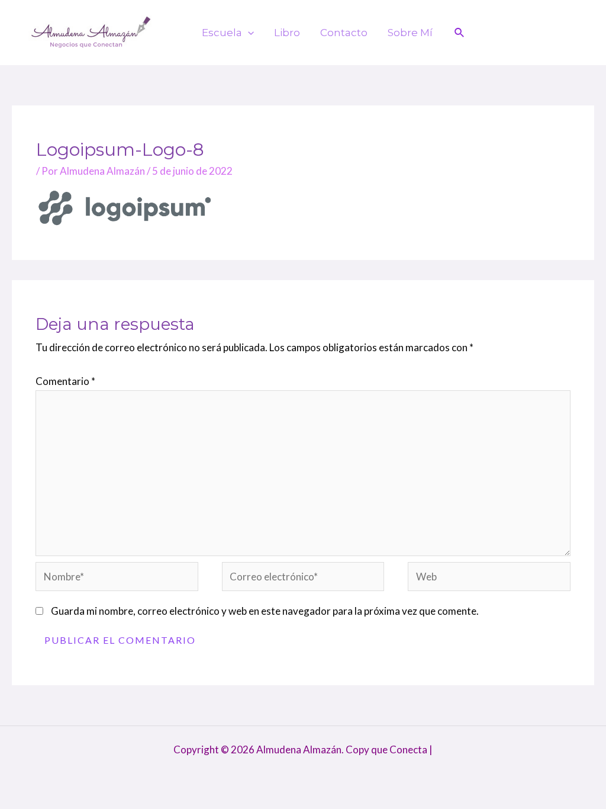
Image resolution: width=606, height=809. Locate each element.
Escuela (222, 32)
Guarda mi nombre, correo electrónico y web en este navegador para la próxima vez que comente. (265, 611)
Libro (287, 32)
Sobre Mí (410, 32)
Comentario (65, 381)
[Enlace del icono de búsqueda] (459, 32)
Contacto (344, 32)
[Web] (489, 578)
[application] (248, 32)
